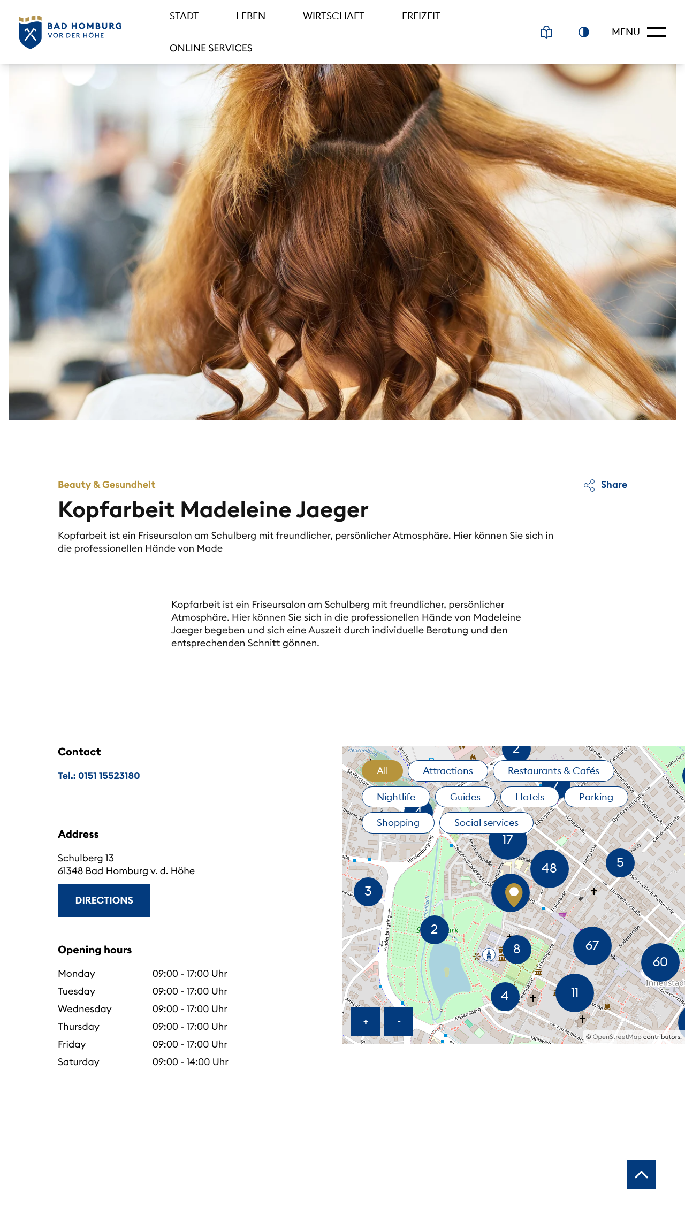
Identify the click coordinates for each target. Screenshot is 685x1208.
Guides (465, 797)
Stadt (184, 16)
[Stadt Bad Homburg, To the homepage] (70, 32)
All (382, 770)
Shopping (398, 822)
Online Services (211, 48)
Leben (250, 16)
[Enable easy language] (546, 32)
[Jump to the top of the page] (641, 1174)
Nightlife (396, 797)
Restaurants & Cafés (553, 770)
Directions (104, 900)
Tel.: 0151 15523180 (99, 775)
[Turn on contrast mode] (584, 32)
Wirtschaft (333, 16)
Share (613, 484)
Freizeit (421, 16)
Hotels (529, 797)
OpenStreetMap (617, 1037)
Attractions (448, 770)
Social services (486, 822)
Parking (596, 797)
